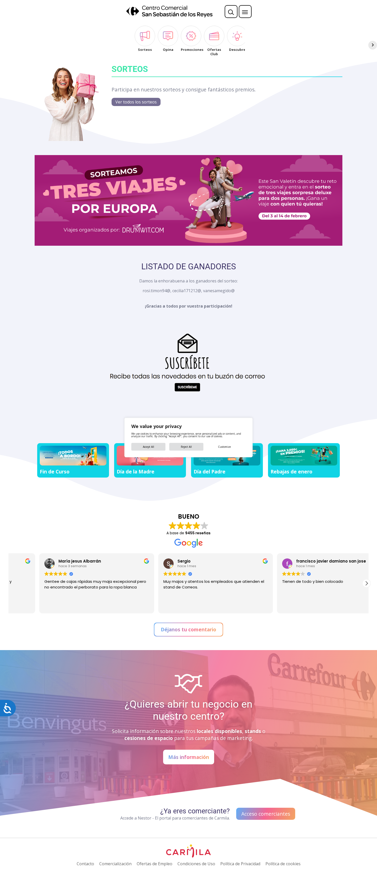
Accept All (148, 447)
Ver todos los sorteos (136, 102)
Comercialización (115, 864)
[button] (366, 583)
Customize (224, 447)
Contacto (85, 864)
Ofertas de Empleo (154, 864)
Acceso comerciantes (265, 813)
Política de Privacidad (240, 864)
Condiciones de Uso (196, 864)
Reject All (186, 447)
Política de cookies (283, 864)
